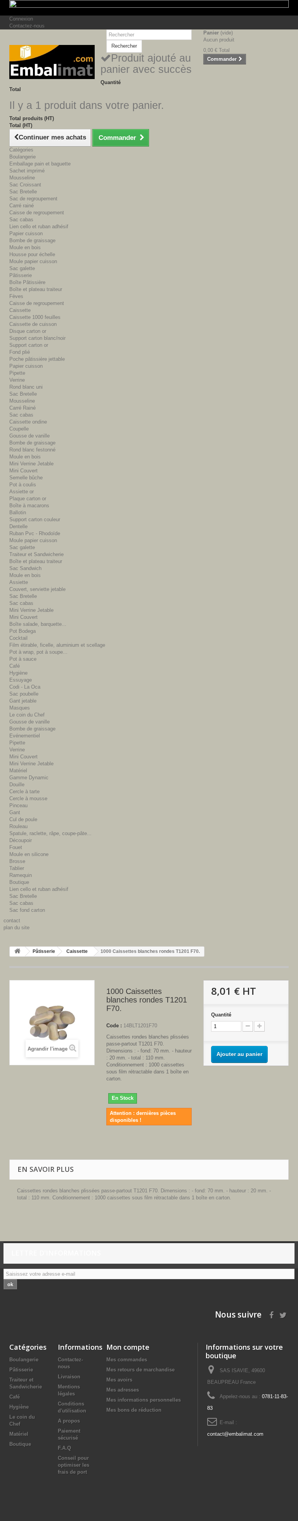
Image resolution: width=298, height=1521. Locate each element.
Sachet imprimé (27, 171)
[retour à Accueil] (17, 951)
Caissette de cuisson (33, 324)
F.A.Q (64, 1448)
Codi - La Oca (24, 687)
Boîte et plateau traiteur (35, 289)
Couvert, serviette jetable (37, 589)
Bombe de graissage (32, 240)
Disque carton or (27, 331)
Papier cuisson (26, 233)
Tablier (16, 868)
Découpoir (20, 840)
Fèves (16, 296)
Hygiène (18, 673)
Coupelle (19, 429)
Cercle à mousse (28, 798)
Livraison (69, 1377)
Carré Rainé (22, 408)
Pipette (17, 373)
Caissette (20, 310)
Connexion (21, 19)
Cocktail (18, 638)
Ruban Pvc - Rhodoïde (34, 533)
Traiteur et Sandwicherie (36, 554)
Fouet (15, 847)
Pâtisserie (20, 275)
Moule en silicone (29, 854)
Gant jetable (22, 701)
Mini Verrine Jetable (31, 464)
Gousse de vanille (29, 436)
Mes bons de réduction (133, 1410)
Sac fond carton (27, 910)
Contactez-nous (27, 26)
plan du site (16, 927)
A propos (69, 1421)
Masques (19, 708)
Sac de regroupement (33, 199)
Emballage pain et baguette (40, 164)
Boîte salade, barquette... (37, 624)
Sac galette (22, 268)
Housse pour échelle (32, 254)
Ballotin (17, 512)
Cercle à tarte (24, 791)
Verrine (17, 380)
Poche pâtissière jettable (37, 359)
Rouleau (18, 826)
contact (11, 920)
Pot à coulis (22, 484)
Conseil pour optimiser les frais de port (73, 1465)
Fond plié (19, 352)
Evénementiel (24, 736)
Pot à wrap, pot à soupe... (38, 652)
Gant (14, 812)
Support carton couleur (34, 519)
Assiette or (21, 491)
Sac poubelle (23, 694)
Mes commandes (126, 1360)
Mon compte (127, 1347)
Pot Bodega (22, 631)
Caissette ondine (28, 422)
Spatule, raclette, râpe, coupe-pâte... (50, 833)
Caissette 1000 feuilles (35, 317)
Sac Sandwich (25, 568)
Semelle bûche (26, 478)
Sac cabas (21, 219)
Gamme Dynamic (29, 777)
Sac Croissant (25, 185)
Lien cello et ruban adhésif (38, 226)
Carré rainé (21, 205)
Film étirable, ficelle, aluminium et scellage (57, 645)
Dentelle (18, 526)
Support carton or (28, 345)
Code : (114, 1025)
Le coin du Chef (27, 715)
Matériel (18, 770)
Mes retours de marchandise (140, 1370)
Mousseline (22, 178)
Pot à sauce (22, 659)
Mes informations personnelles (143, 1400)
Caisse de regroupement (36, 212)
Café (14, 666)
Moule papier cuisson (33, 261)
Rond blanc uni (26, 387)
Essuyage (20, 680)
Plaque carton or (27, 498)
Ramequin (20, 875)
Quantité (221, 1015)
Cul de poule (23, 819)
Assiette (18, 582)
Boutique (19, 882)
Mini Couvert (23, 471)
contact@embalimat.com (235, 1434)
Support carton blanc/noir (37, 338)
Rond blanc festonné (32, 450)
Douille (16, 784)
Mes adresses (122, 1390)
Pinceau (18, 805)
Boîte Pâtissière (27, 282)
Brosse (17, 861)
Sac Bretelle (23, 192)
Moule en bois (25, 247)
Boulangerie (22, 157)
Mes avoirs (119, 1380)
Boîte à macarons (29, 505)
